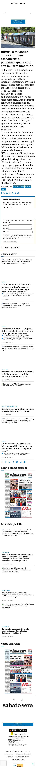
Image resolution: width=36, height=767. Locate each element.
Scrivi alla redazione (18, 759)
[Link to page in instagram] (22, 700)
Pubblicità (10, 757)
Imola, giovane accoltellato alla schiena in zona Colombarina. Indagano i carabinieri (15, 631)
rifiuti (4, 189)
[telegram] (18, 193)
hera (22, 186)
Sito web (6, 232)
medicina (28, 186)
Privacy (27, 751)
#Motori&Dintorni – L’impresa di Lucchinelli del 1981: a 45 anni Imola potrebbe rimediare (18, 331)
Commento (7, 207)
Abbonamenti (19, 751)
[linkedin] (7, 193)
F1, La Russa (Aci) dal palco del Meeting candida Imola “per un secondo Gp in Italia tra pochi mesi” (17, 447)
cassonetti (16, 186)
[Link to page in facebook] (14, 700)
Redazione (9, 751)
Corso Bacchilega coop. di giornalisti (18, 736)
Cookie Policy (9, 754)
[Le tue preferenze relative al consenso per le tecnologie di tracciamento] (33, 764)
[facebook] (1, 193)
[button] (28, 12)
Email (5, 228)
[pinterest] (10, 193)
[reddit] (15, 193)
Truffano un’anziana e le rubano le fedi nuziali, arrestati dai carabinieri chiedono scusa (18, 374)
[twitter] (4, 193)
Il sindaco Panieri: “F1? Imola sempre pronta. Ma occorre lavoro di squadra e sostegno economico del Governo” (16, 288)
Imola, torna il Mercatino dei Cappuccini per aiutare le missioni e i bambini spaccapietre (17, 595)
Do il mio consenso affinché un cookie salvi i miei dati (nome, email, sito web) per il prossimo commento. (18, 236)
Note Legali (20, 754)
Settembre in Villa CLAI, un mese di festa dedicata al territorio (18, 410)
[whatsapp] (12, 193)
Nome (5, 225)
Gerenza (28, 754)
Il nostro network (19, 734)
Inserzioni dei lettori (22, 757)
